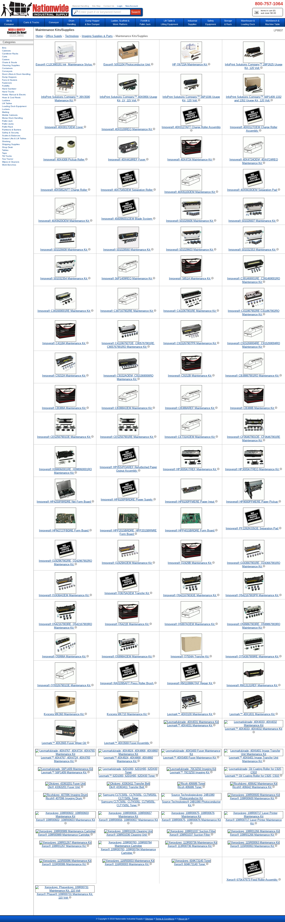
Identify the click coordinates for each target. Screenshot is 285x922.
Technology (72, 36)
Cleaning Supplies (11, 65)
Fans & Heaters (9, 80)
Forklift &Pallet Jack (145, 22)
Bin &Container (9, 22)
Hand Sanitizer (9, 89)
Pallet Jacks (8, 124)
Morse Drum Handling (12, 118)
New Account (131, 6)
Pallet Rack (7, 127)
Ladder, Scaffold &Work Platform (120, 22)
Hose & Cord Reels (11, 97)
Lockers (6, 109)
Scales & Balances (11, 135)
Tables (5, 150)
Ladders (6, 100)
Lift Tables (7, 103)
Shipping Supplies (11, 144)
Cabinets (6, 51)
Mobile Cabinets (10, 115)
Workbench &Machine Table (272, 22)
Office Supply (54, 36)
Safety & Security (10, 132)
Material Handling (80, 6)
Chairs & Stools (9, 62)
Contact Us (108, 6)
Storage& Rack (228, 22)
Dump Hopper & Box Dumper (92, 22)
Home (39, 36)
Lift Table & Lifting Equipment (169, 22)
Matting (5, 112)
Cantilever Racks (10, 53)
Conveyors (7, 71)
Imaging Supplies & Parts (97, 36)
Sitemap (149, 919)
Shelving (6, 141)
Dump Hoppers (9, 77)
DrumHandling (71, 22)
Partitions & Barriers (11, 130)
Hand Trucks (8, 91)
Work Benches (9, 165)
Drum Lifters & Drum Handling (16, 74)
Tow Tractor (7, 159)
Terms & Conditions (165, 919)
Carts (4, 56)
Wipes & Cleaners (10, 162)
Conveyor (54, 22)
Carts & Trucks (31, 22)
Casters (5, 59)
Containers (7, 68)
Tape (4, 153)
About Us (182, 919)
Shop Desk (7, 147)
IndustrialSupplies (192, 22)
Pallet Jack (7, 121)
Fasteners (7, 83)
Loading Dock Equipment (14, 106)
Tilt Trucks (7, 156)
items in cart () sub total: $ (268, 11)
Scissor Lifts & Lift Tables (14, 138)
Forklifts (5, 86)
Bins (4, 48)
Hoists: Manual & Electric (14, 94)
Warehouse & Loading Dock (248, 22)
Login (119, 6)
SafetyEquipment (210, 22)
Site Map (96, 6)
